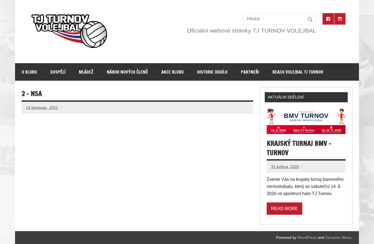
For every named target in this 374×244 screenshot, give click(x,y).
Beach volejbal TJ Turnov (297, 72)
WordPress (307, 237)
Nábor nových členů (127, 72)
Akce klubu (172, 72)
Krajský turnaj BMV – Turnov (299, 148)
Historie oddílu (212, 72)
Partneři (250, 72)
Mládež (86, 72)
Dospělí (57, 72)
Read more (284, 208)
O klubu (29, 72)
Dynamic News (338, 237)
